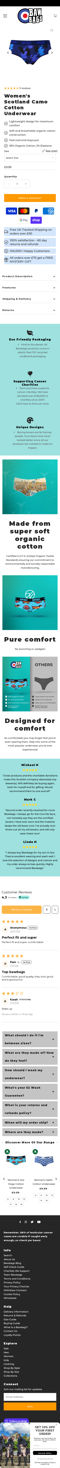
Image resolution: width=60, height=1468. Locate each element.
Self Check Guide (14, 1266)
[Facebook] (20, 1222)
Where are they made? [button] (24, 1132)
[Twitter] (32, 1222)
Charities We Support (16, 1270)
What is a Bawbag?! (16, 1327)
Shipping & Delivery (16, 298)
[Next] (51, 52)
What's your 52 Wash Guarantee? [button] (22, 1091)
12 (24, 1199)
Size (6, 151)
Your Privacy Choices (16, 1286)
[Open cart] (55, 15)
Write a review (21, 909)
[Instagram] (26, 1222)
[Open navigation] (5, 16)
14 (11, 1204)
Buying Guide (12, 1323)
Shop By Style (12, 1367)
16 (16, 1204)
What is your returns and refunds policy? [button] (26, 1109)
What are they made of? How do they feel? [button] (29, 1056)
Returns (8, 310)
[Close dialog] (56, 1425)
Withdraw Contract (15, 1290)
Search (8, 1255)
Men (6, 1352)
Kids (6, 1360)
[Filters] (47, 910)
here (25, 403)
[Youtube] (38, 1222)
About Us (9, 1259)
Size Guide (10, 1319)
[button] (11, 88)
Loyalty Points (12, 1334)
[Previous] (8, 52)
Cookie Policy (12, 1294)
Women (8, 1356)
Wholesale (10, 1298)
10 (19, 1199)
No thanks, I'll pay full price (45, 1459)
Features (9, 287)
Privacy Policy (12, 1282)
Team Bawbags (13, 1274)
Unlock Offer (45, 1453)
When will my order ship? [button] (26, 1122)
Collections (10, 1375)
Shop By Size (11, 1371)
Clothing (9, 1364)
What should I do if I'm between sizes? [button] (24, 1039)
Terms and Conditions (17, 1278)
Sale (6, 1348)
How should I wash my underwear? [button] (24, 1074)
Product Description (17, 276)
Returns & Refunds (15, 1315)
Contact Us (10, 1331)
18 (21, 1204)
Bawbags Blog (12, 1263)
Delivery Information (16, 1311)
